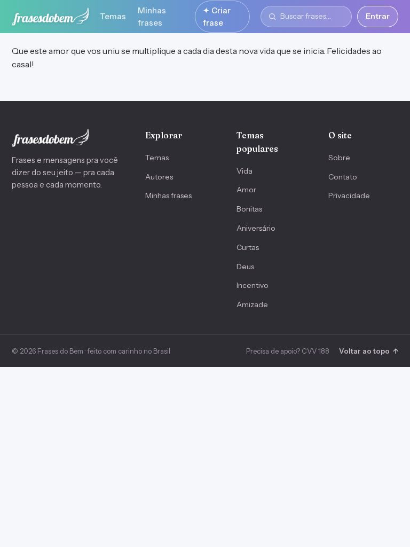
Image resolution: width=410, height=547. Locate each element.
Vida (244, 171)
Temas (113, 16)
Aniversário (255, 228)
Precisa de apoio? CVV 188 (287, 351)
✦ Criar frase (217, 16)
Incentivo (252, 285)
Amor (246, 189)
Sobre (339, 157)
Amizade (252, 304)
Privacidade (349, 195)
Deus (245, 266)
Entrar (378, 16)
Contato (342, 177)
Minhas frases (152, 16)
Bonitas (249, 209)
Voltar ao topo (368, 351)
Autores (159, 177)
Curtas (247, 247)
